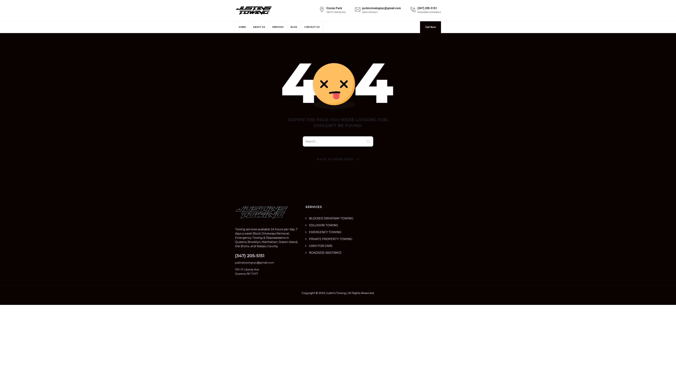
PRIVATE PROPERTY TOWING (330, 239)
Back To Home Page (335, 159)
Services (277, 27)
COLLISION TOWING (323, 225)
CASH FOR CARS (320, 246)
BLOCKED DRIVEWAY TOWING (331, 218)
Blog (294, 27)
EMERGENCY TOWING (325, 232)
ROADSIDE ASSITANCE (325, 252)
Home (242, 27)
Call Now (430, 27)
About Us (259, 27)
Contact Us (312, 27)
